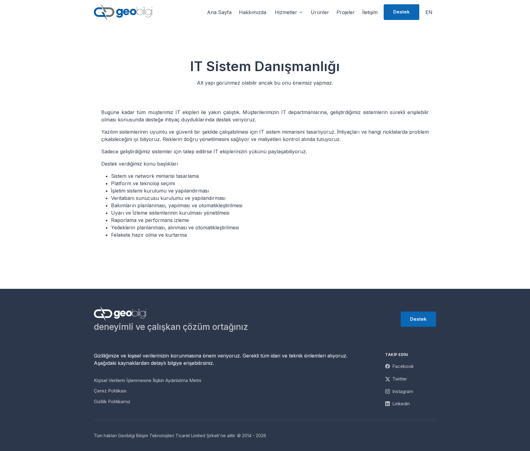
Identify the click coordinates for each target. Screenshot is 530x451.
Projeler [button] (345, 12)
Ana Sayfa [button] (219, 12)
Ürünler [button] (320, 12)
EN (428, 12)
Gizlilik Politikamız (112, 401)
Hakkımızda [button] (252, 12)
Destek (401, 12)
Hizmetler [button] (286, 12)
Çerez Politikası (110, 391)
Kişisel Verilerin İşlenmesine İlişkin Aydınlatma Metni (147, 380)
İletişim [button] (370, 12)
